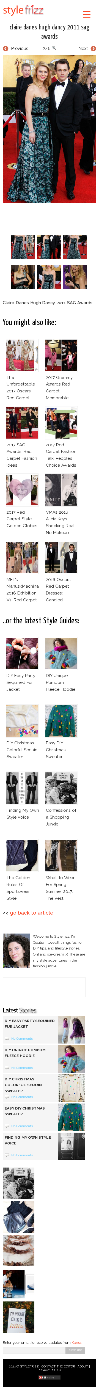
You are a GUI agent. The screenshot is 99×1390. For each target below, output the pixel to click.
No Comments (22, 1039)
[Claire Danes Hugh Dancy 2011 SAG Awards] (49, 129)
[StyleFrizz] (23, 17)
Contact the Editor (58, 1366)
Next (83, 48)
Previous (19, 48)
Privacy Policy (50, 1370)
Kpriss (76, 1343)
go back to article (31, 913)
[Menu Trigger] (86, 14)
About (83, 1366)
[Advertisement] (51, 218)
